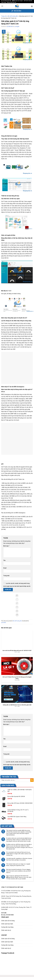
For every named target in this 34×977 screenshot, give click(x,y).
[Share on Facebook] (17, 599)
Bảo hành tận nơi (12, 2)
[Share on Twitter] (17, 603)
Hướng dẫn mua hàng (7, 927)
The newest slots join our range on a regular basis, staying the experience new (18, 864)
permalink (3, 622)
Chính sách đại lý (6, 930)
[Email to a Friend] (17, 607)
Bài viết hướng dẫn (13, 16)
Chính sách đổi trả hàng (8, 920)
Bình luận (6, 546)
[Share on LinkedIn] (17, 615)
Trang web (6, 575)
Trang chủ (4, 16)
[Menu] (2, 6)
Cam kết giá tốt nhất (6, 0)
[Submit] (32, 780)
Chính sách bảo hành (7, 924)
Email (4, 568)
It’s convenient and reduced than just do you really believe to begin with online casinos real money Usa (18, 853)
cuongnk (17, 26)
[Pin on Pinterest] (17, 611)
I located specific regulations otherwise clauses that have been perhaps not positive (19, 859)
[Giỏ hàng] (32, 6)
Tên (4, 560)
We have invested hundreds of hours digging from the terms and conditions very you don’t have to (18, 871)
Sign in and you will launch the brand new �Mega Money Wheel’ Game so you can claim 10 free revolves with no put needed (18, 877)
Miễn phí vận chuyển (18, 0)
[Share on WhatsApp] (17, 595)
